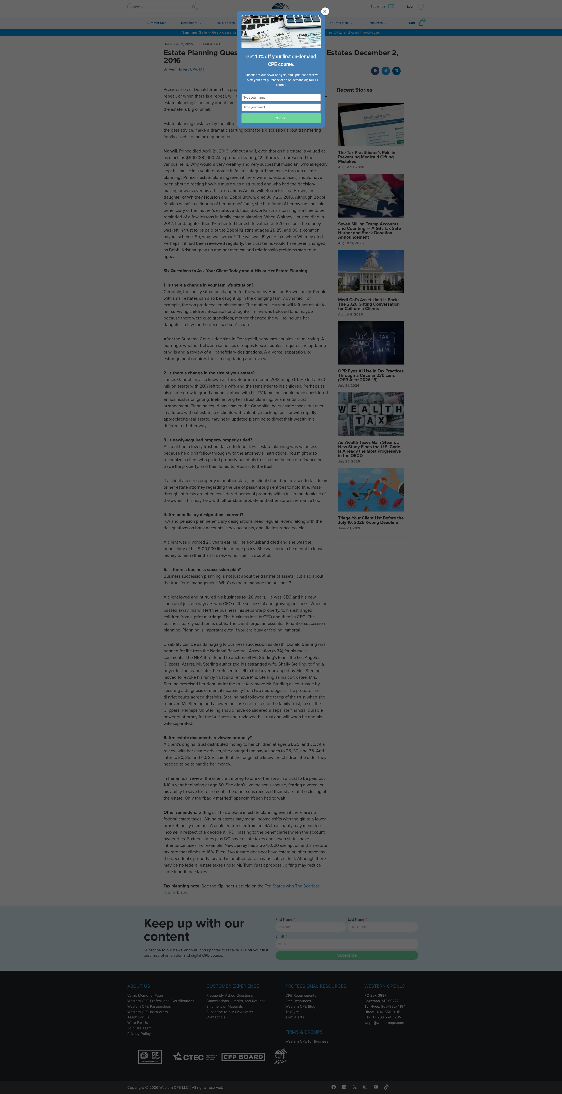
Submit (281, 118)
